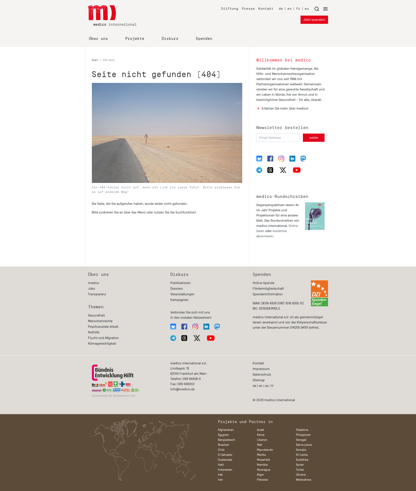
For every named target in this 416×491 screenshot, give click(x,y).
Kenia (260, 434)
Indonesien (225, 469)
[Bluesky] (259, 159)
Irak (220, 474)
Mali (259, 444)
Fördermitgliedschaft (268, 289)
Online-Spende (263, 283)
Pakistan (262, 479)
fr (298, 8)
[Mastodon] (303, 159)
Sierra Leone (304, 444)
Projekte (134, 38)
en (289, 8)
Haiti (221, 464)
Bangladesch (226, 439)
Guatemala (225, 459)
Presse (248, 8)
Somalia (301, 449)
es (307, 8)
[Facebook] (270, 159)
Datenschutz (262, 374)
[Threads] (270, 170)
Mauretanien (265, 449)
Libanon (262, 439)
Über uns (98, 38)
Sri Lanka (302, 454)
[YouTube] (297, 170)
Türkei (300, 469)
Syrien (300, 464)
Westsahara (303, 479)
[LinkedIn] (292, 159)
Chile (221, 449)
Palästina (302, 429)
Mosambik (263, 459)
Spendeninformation (268, 294)
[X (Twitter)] (283, 170)
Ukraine (301, 474)
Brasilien (223, 444)
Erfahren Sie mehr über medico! (285, 108)
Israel (260, 429)
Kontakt (265, 8)
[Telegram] (259, 170)
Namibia (262, 464)
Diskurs (170, 38)
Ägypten (223, 434)
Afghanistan (226, 429)
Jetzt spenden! (314, 20)
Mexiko (261, 454)
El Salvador (225, 454)
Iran (220, 479)
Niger (260, 474)
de (281, 8)
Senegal (301, 439)
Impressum (261, 369)
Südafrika (302, 459)
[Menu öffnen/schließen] (321, 8)
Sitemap (259, 380)
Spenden (204, 38)
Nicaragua (263, 469)
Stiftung (229, 8)
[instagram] (281, 159)
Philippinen (303, 434)
